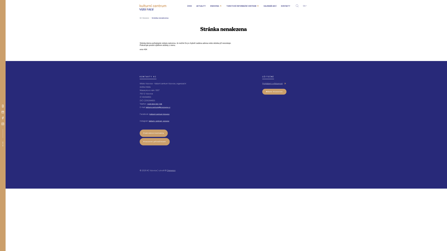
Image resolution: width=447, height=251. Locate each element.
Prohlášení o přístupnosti (272, 83)
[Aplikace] (2, 106)
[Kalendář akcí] (2, 112)
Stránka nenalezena (160, 18)
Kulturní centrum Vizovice (159, 114)
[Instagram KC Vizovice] (2, 123)
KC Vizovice (144, 18)
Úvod (189, 6)
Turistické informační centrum (241, 6)
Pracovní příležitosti (154, 141)
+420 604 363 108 (154, 104)
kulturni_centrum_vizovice (159, 121)
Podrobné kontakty (153, 133)
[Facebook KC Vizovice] (2, 117)
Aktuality (201, 6)
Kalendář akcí (270, 6)
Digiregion (171, 170)
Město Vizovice (274, 91)
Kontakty (285, 6)
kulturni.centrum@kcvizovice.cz (158, 107)
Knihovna (214, 6)
